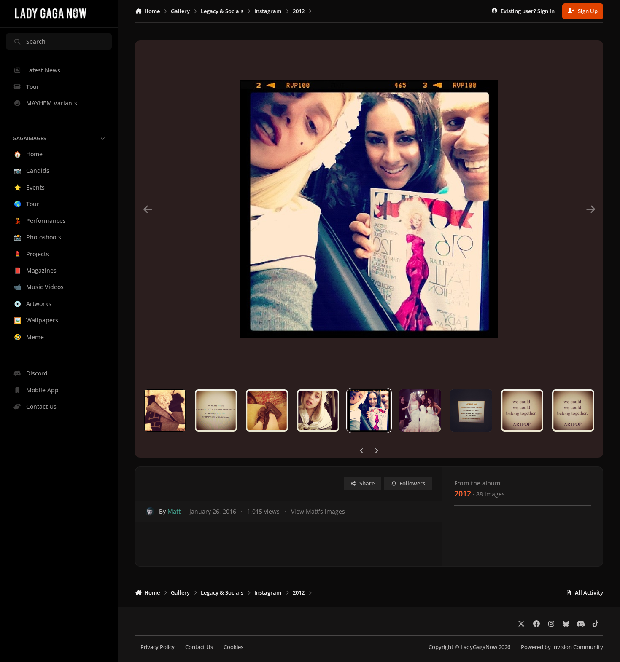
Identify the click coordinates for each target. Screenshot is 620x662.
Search (36, 42)
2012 (462, 493)
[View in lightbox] (369, 209)
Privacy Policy (157, 647)
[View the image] (165, 410)
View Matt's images (318, 511)
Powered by (562, 647)
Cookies (233, 647)
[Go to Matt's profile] (150, 511)
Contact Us (199, 647)
